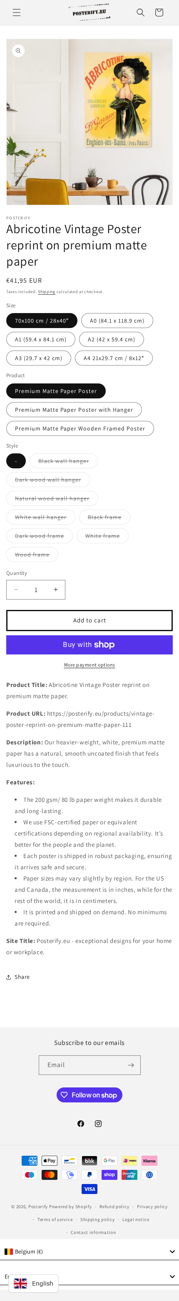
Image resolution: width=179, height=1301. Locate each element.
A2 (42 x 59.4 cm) (111, 339)
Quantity (16, 573)
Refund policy (114, 1206)
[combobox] (89, 1252)
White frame (107, 537)
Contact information (93, 1232)
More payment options (89, 665)
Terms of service (54, 1219)
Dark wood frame (44, 537)
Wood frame (36, 556)
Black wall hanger (68, 462)
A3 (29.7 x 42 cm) (38, 358)
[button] (16, 12)
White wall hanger (45, 519)
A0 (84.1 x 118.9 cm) (117, 320)
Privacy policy (152, 1206)
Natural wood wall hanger (56, 500)
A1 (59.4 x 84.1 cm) (41, 339)
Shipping (46, 291)
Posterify (38, 1206)
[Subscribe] (131, 1065)
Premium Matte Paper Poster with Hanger (74, 409)
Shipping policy (97, 1219)
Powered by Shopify (70, 1206)
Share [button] (22, 976)
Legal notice (135, 1219)
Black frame (109, 519)
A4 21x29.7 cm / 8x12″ (114, 358)
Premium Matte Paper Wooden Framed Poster (80, 428)
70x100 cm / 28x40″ (42, 320)
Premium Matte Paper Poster (56, 391)
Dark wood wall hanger (52, 481)
